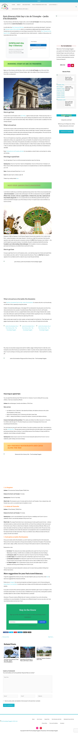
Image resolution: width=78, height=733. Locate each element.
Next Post (51, 637)
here (17, 178)
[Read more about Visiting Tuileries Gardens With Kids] (44, 651)
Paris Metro (23, 115)
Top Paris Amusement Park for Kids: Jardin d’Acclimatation (11, 661)
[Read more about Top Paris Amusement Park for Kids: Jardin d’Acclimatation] (11, 652)
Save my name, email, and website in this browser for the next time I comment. (22, 701)
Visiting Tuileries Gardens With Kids (43, 659)
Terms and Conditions (53, 723)
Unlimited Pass (10, 429)
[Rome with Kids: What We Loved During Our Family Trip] (61, 99)
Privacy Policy (44, 723)
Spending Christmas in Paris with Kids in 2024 (26, 660)
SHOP (39, 1)
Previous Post (5, 637)
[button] (57, 5)
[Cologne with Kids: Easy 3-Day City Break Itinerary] (61, 90)
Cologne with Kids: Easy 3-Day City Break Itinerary (69, 88)
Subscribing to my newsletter (10, 584)
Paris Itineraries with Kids (56, 719)
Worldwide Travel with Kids (69, 719)
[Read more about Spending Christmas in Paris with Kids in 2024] (27, 652)
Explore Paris (46, 719)
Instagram (12, 582)
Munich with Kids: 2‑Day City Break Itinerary (69, 78)
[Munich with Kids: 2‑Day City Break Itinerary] (61, 77)
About (33, 719)
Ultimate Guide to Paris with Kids (12, 29)
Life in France (39, 719)
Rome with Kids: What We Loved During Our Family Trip (69, 103)
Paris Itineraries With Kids (18, 27)
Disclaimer (62, 723)
